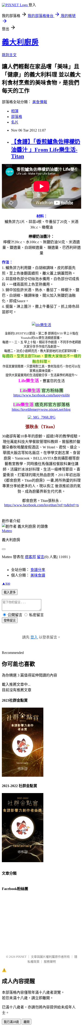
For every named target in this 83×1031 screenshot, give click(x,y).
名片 (14, 122)
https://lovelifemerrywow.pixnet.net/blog (41, 409)
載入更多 (10, 592)
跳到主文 (9, 55)
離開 (27, 1022)
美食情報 (39, 102)
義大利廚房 (20, 42)
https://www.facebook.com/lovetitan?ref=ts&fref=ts (41, 505)
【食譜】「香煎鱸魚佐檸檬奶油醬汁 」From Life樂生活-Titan (45, 149)
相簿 (14, 111)
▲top (6, 583)
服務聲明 (50, 961)
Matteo (7, 531)
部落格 (16, 117)
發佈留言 (10, 620)
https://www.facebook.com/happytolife (41, 395)
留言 (40, 557)
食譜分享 (37, 570)
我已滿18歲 (11, 1022)
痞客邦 (30, 557)
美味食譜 (37, 575)
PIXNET (21, 956)
